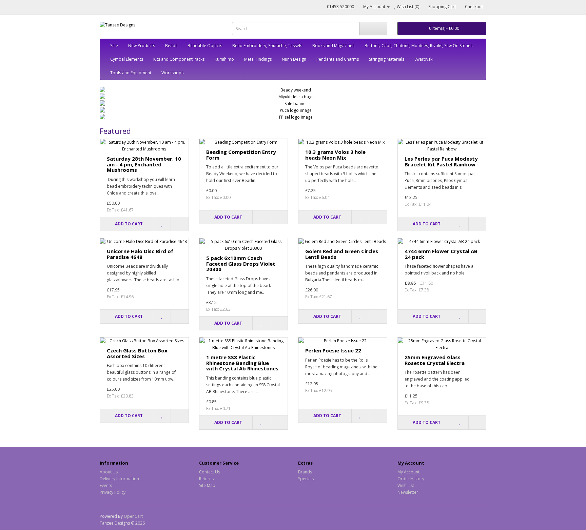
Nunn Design (294, 59)
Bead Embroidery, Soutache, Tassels (267, 45)
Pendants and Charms (337, 59)
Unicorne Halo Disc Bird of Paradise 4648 (140, 254)
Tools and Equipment (130, 73)
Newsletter (407, 492)
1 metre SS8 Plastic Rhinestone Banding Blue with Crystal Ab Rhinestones (242, 363)
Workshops (172, 73)
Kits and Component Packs (178, 59)
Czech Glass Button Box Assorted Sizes (137, 353)
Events (106, 485)
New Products (141, 45)
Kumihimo (224, 59)
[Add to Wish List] (162, 224)
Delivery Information (119, 479)
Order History (410, 479)
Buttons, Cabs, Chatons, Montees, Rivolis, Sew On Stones (418, 45)
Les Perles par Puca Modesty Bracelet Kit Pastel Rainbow (441, 161)
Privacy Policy (112, 492)
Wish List (405, 485)
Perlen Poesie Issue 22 (333, 350)
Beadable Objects (205, 45)
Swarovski (423, 59)
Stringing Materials (386, 59)
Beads (171, 45)
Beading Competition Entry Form (241, 154)
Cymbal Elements (126, 59)
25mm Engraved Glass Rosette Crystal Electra (435, 360)
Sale (114, 45)
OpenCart (133, 516)
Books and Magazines (333, 45)
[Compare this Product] (179, 224)
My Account (408, 472)
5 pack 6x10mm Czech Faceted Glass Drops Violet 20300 (240, 263)
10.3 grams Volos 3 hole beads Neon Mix (335, 154)
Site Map (207, 485)
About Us (109, 472)
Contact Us (209, 472)
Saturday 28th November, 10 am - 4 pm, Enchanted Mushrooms (144, 164)
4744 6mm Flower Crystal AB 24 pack (441, 254)
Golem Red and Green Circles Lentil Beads (341, 254)
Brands (305, 472)
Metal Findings (258, 59)
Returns (206, 479)
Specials (306, 479)
